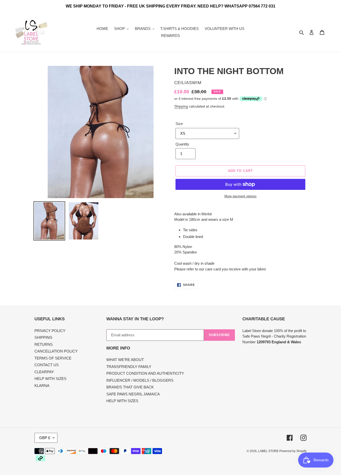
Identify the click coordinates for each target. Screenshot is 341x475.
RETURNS (43, 344)
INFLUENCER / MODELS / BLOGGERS (139, 380)
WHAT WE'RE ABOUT (125, 359)
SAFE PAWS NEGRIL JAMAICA (133, 394)
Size (179, 123)
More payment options (240, 196)
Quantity (182, 144)
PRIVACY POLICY (49, 331)
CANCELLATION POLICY (56, 351)
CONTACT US (46, 365)
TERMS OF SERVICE (52, 358)
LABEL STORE (268, 451)
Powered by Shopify (293, 451)
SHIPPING (43, 337)
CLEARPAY (44, 372)
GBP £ (44, 438)
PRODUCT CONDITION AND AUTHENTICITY (145, 373)
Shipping (181, 106)
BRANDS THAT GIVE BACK (130, 387)
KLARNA (41, 385)
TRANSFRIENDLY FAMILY (128, 366)
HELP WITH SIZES (50, 378)
